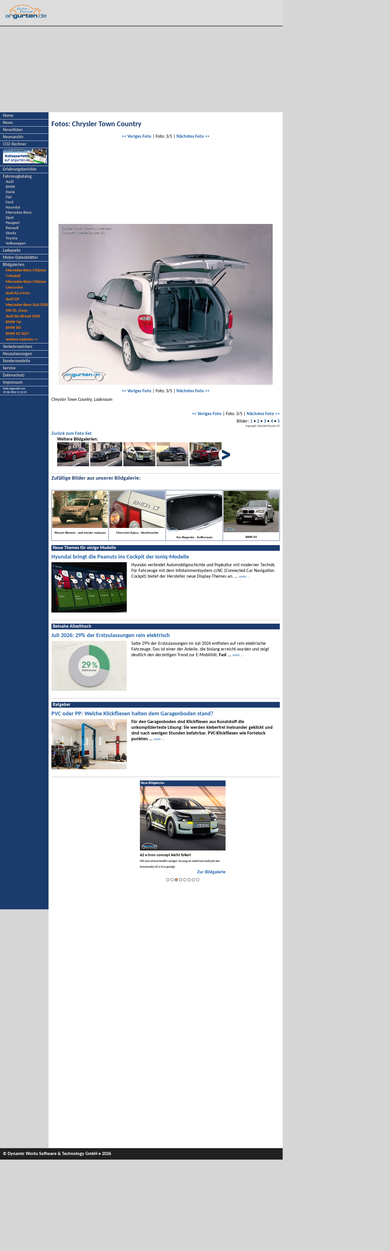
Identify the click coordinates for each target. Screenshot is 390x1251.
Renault (12, 228)
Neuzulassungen (17, 354)
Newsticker (13, 130)
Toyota (11, 238)
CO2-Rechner (14, 144)
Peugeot (13, 223)
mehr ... (244, 577)
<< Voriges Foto (136, 136)
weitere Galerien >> (22, 339)
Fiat (9, 197)
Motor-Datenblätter (20, 258)
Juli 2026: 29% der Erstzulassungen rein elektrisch (110, 635)
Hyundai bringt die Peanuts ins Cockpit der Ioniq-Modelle (120, 557)
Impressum (13, 383)
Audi (9, 182)
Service (9, 368)
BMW (10, 187)
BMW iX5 (13, 328)
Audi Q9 (12, 299)
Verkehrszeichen (17, 347)
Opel (9, 218)
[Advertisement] (141, 69)
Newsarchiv (13, 137)
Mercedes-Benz (19, 213)
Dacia (10, 192)
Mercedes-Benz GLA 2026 (27, 305)
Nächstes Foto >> (193, 136)
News (8, 123)
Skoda (11, 233)
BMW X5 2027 (17, 334)
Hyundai (13, 207)
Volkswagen (16, 243)
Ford (9, 202)
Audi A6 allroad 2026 (23, 316)
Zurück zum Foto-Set (71, 433)
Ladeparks (12, 251)
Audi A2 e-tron (18, 293)
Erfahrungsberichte (20, 169)
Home (8, 116)
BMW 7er (13, 322)
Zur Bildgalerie (211, 872)
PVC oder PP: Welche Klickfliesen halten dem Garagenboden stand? (132, 714)
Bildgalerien (13, 265)
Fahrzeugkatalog (17, 177)
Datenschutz (14, 375)
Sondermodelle (16, 361)
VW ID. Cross (16, 311)
